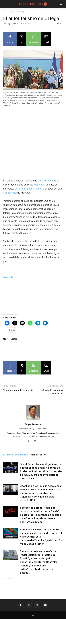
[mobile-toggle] (5, 4)
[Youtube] (45, 605)
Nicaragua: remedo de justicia (18, 390)
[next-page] (10, 580)
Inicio (5, 11)
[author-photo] (33, 420)
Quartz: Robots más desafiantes (52, 392)
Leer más (8, 277)
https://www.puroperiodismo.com (33, 429)
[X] (36, 441)
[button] (61, 4)
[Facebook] (29, 441)
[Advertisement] (33, 144)
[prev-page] (5, 580)
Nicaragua (39, 184)
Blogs (22, 11)
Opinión (13, 11)
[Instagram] (29, 605)
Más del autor (38, 454)
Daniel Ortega (45, 180)
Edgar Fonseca (13, 24)
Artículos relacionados (15, 454)
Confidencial (10, 192)
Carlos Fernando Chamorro (29, 188)
